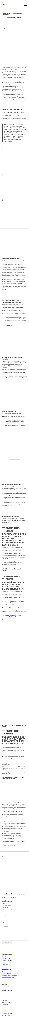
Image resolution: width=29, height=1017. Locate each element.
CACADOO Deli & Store (13, 616)
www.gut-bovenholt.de (6, 965)
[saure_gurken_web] (14, 338)
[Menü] (25, 5)
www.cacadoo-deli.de (6, 962)
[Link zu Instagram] (26, 1013)
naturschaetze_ (10, 909)
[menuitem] (6, 1015)
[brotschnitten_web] (14, 440)
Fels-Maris (4, 77)
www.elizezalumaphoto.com (7, 973)
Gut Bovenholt (17, 772)
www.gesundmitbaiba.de (7, 969)
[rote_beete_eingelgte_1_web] (14, 392)
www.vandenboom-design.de (8, 977)
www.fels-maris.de (6, 958)
